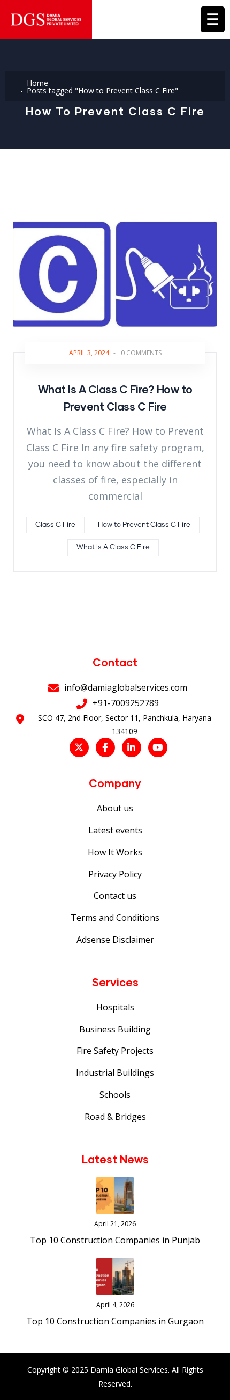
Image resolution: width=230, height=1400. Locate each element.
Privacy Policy (115, 874)
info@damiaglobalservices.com (125, 687)
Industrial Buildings (115, 1073)
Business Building (115, 1029)
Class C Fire (55, 525)
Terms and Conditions (115, 917)
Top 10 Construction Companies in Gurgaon (115, 1321)
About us (115, 808)
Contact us (115, 895)
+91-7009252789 (126, 703)
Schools (115, 1095)
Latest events (115, 830)
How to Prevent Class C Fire (144, 525)
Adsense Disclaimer (115, 939)
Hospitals (115, 1007)
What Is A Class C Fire (113, 547)
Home (37, 83)
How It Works (115, 852)
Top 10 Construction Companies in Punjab (115, 1240)
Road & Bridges (115, 1117)
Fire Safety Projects (115, 1051)
